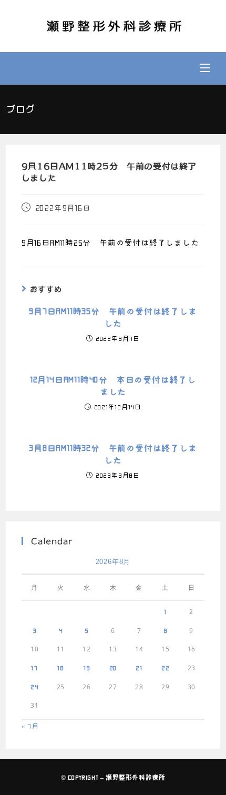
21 (139, 668)
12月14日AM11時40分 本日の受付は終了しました (113, 386)
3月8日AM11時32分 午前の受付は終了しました (113, 454)
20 (113, 668)
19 (87, 668)
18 (60, 668)
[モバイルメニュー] (205, 68)
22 (165, 668)
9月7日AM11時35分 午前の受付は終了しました (113, 317)
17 (34, 668)
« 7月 (30, 726)
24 (34, 686)
